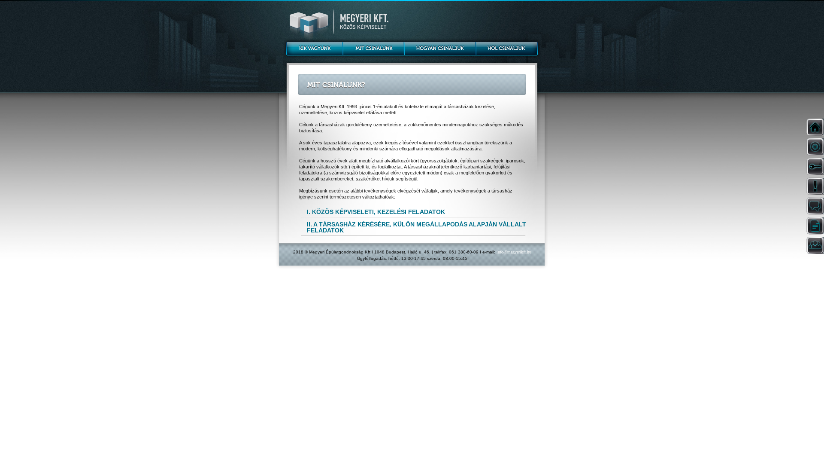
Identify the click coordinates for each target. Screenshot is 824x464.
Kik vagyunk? (313, 48)
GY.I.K (814, 206)
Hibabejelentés (814, 186)
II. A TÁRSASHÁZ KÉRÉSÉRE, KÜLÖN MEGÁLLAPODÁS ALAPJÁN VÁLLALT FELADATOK (416, 227)
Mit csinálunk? (373, 48)
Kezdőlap (814, 127)
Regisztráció (814, 147)
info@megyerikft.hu (514, 252)
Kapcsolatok (814, 245)
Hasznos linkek (814, 226)
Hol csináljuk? (507, 48)
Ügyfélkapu (814, 166)
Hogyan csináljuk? (440, 48)
